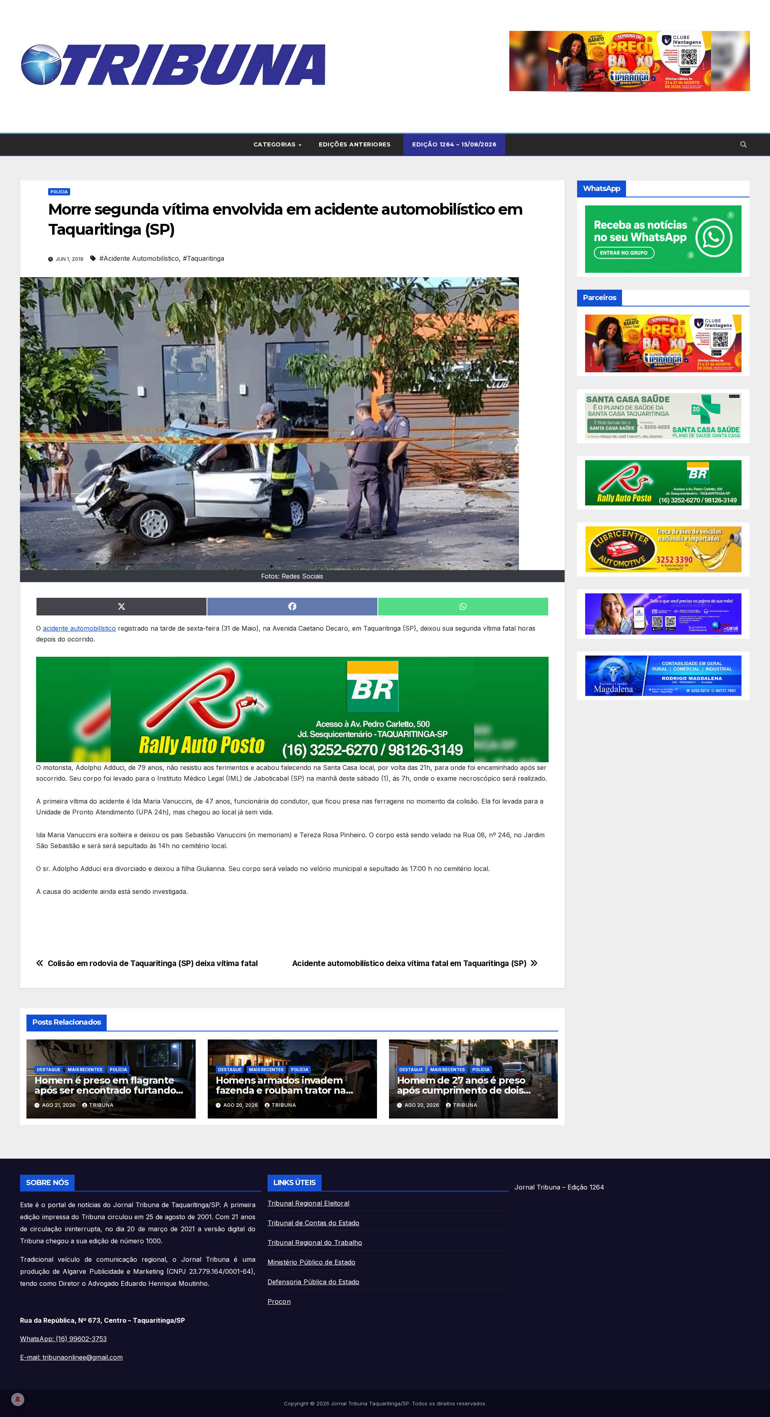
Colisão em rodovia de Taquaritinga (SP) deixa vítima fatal (153, 963)
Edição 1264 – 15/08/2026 (454, 144)
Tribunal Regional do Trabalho (315, 1242)
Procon (279, 1301)
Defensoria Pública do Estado (313, 1282)
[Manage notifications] (17, 1399)
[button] (629, 61)
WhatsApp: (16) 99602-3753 (63, 1339)
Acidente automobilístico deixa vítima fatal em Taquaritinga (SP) (409, 963)
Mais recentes (85, 1069)
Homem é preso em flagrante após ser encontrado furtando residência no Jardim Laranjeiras (110, 1090)
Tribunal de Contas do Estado (313, 1223)
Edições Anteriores (355, 144)
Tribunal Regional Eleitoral (308, 1203)
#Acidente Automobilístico (139, 258)
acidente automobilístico (79, 628)
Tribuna (101, 1105)
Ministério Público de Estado (311, 1262)
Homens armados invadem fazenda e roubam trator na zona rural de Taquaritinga (281, 1090)
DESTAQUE (48, 1069)
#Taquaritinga (203, 258)
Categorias (275, 144)
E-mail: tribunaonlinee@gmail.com (71, 1357)
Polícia (59, 191)
